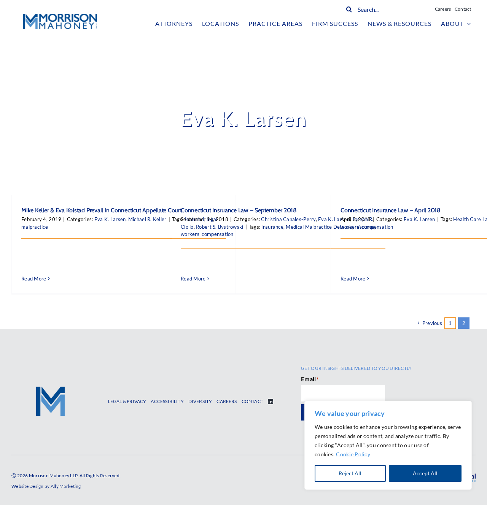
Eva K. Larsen (110, 219)
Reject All (350, 473)
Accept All (425, 473)
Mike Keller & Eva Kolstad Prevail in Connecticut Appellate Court (101, 210)
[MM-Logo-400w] (60, 17)
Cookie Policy (353, 454)
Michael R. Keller (147, 219)
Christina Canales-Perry (288, 219)
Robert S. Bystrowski (219, 227)
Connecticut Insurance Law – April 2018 (391, 210)
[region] (388, 445)
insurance (272, 227)
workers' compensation (207, 234)
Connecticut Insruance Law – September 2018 (239, 210)
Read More (33, 279)
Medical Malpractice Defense (319, 227)
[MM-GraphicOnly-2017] (50, 390)
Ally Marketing (66, 486)
